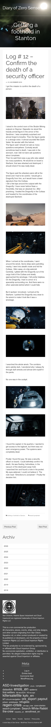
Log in (26, 670)
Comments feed (26, 676)
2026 (6, 546)
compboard (40, 685)
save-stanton (39, 705)
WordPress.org (27, 678)
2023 (6, 562)
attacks (32, 686)
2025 (6, 551)
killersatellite (12, 695)
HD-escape (31, 692)
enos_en (21, 688)
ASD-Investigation (16, 685)
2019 (6, 584)
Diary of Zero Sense (21, 7)
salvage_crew (28, 705)
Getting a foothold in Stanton (16, 515)
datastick (8, 689)
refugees (24, 701)
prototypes (13, 702)
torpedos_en (19, 711)
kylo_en (28, 695)
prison (5, 702)
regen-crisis (12, 704)
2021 (6, 573)
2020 (6, 579)
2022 (6, 568)
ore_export (29, 698)
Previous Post (10, 526)
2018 (6, 590)
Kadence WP (38, 722)
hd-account (21, 692)
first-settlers (9, 692)
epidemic (33, 689)
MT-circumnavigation (12, 699)
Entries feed (27, 673)
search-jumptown (35, 515)
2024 (6, 557)
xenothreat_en (32, 711)
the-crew (8, 711)
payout (42, 698)
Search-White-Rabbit (35, 708)
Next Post (43, 526)
